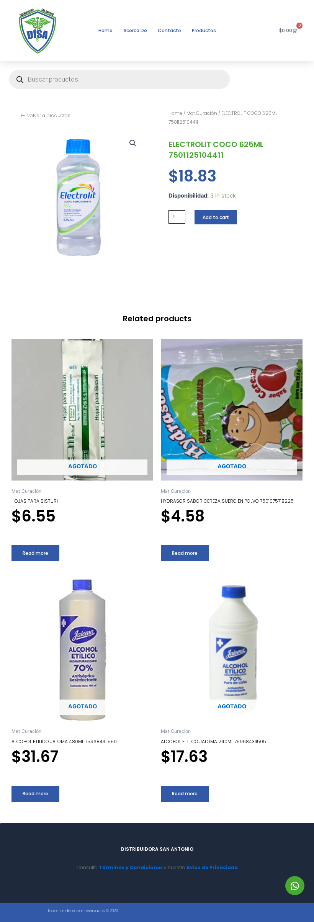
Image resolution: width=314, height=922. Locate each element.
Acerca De (135, 30)
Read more (35, 553)
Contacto (169, 30)
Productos (204, 30)
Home (105, 30)
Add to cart (216, 217)
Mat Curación (201, 113)
